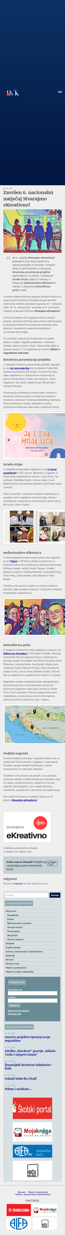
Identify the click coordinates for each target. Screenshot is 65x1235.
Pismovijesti (13, 931)
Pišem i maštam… (18, 1089)
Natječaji (10, 955)
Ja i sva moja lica (19, 368)
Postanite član (14, 1013)
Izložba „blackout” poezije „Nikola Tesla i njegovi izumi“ (30, 1052)
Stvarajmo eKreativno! (24, 800)
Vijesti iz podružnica (16, 967)
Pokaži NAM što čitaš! (20, 1078)
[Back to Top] (61, 1230)
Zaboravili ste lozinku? (18, 1010)
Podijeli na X (52, 863)
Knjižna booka (13, 947)
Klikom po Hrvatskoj (15, 653)
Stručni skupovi (15, 939)
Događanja (12, 915)
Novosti (10, 959)
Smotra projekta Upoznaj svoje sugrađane (27, 1039)
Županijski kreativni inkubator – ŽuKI (29, 1066)
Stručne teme (12, 963)
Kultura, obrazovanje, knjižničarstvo (24, 951)
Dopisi (10, 919)
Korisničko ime (15, 990)
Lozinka (11, 997)
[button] (60, 93)
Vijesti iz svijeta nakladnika (20, 971)
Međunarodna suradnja (19, 923)
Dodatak (10, 943)
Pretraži (55, 895)
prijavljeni (18, 883)
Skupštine (12, 935)
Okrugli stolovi (15, 927)
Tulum (13, 561)
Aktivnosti (11, 911)
